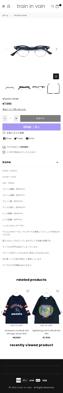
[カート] (57, 6)
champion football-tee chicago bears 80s (17, 332)
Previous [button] (6, 49)
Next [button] (56, 49)
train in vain (31, 6)
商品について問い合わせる (14, 109)
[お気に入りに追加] (27, 291)
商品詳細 (6, 162)
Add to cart (16, 325)
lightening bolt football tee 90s (46, 332)
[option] (31, 52)
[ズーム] (56, 76)
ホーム (5, 15)
